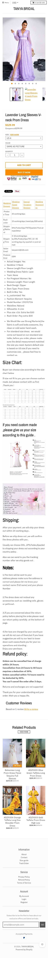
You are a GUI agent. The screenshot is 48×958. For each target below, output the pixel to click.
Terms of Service (24, 883)
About (24, 854)
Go (42, 924)
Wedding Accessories (39, 205)
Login (24, 899)
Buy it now (24, 172)
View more (24, 732)
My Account (24, 896)
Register (24, 902)
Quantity (9, 151)
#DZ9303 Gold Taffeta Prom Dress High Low (35, 820)
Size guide (14, 135)
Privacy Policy (24, 877)
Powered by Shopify (24, 949)
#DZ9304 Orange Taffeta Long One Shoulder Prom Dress (12, 821)
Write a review (31, 709)
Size (12, 135)
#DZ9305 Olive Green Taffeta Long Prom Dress (36, 773)
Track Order (24, 863)
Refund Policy (24, 880)
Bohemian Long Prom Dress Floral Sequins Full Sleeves (12, 774)
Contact (24, 857)
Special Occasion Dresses (27, 205)
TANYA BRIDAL (24, 8)
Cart (40, 3)
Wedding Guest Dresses (15, 205)
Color (7, 143)
